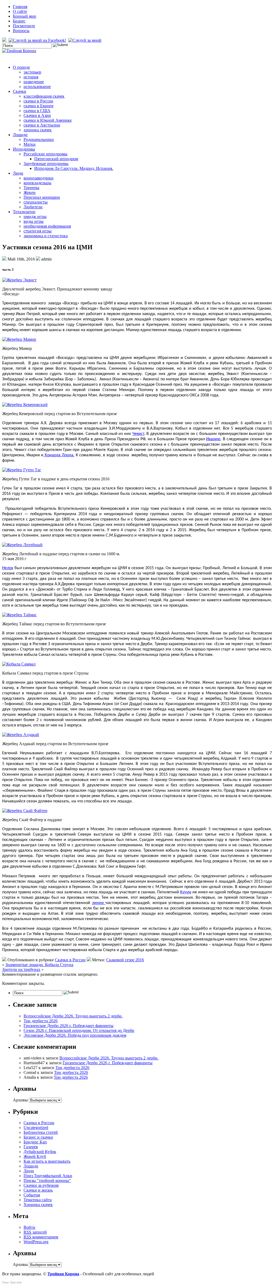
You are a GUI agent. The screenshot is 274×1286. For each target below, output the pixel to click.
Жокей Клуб (35, 1156)
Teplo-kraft (16, 1282)
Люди (18, 173)
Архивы (20, 1100)
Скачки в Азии (37, 115)
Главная (20, 6)
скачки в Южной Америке (48, 120)
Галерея (31, 1147)
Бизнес (19, 21)
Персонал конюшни (42, 197)
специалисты (36, 202)
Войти (29, 1227)
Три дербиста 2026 (41, 1021)
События (32, 1195)
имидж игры (35, 216)
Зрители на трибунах (21, 969)
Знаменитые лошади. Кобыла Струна (39, 964)
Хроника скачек (38, 1204)
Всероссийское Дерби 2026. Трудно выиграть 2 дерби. (73, 1016)
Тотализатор (24, 211)
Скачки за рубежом (41, 1185)
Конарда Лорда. (58, 455)
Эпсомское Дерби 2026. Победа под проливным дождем (75, 1035)
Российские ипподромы (45, 154)
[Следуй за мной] (85, 40)
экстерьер (32, 72)
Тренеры (31, 187)
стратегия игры (38, 231)
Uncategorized (36, 1127)
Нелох (7, 568)
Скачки (19, 91)
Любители (33, 207)
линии (98, 903)
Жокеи (30, 192)
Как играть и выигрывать (47, 1161)
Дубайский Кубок (40, 1151)
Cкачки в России (70, 960)
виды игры (34, 221)
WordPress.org (36, 1241)
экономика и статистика (46, 236)
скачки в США (37, 110)
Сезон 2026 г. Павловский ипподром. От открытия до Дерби (79, 1030)
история (31, 77)
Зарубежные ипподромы (46, 163)
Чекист (138, 434)
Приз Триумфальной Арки (48, 1175)
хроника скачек (38, 130)
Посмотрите (24, 26)
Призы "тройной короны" (47, 1180)
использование (37, 86)
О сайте (20, 11)
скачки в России (38, 101)
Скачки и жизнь (38, 1190)
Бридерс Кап (35, 1142)
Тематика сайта (38, 1199)
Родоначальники (39, 139)
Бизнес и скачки (38, 1137)
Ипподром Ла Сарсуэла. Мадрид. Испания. (73, 168)
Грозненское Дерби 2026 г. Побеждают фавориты (68, 1025)
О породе (21, 67)
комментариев (41, 1237)
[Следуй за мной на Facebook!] (38, 40)
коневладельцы (37, 183)
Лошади (20, 134)
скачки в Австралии (42, 125)
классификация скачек (44, 96)
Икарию (213, 439)
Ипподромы (24, 149)
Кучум (185, 892)
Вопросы (21, 30)
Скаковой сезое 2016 (125, 960)
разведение (34, 81)
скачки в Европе (39, 106)
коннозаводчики (39, 178)
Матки (30, 144)
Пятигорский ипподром (56, 158)
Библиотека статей (41, 1132)
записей (35, 1232)
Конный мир (24, 16)
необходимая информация (47, 226)
